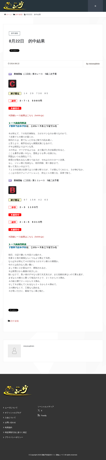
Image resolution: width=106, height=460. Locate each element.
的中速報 (14, 321)
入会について (10, 418)
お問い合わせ (10, 422)
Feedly (44, 415)
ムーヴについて (11, 408)
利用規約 (8, 427)
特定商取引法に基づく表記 (16, 432)
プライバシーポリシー (14, 437)
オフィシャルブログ (13, 413)
